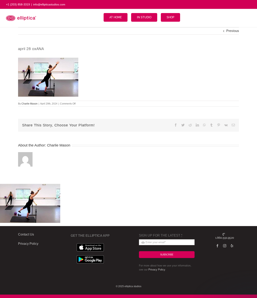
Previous (232, 31)
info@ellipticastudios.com (49, 4)
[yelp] (232, 245)
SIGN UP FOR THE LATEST (160, 235)
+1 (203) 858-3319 (18, 4)
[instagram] (224, 245)
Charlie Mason (29, 103)
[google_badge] (90, 257)
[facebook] (217, 245)
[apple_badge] (90, 245)
